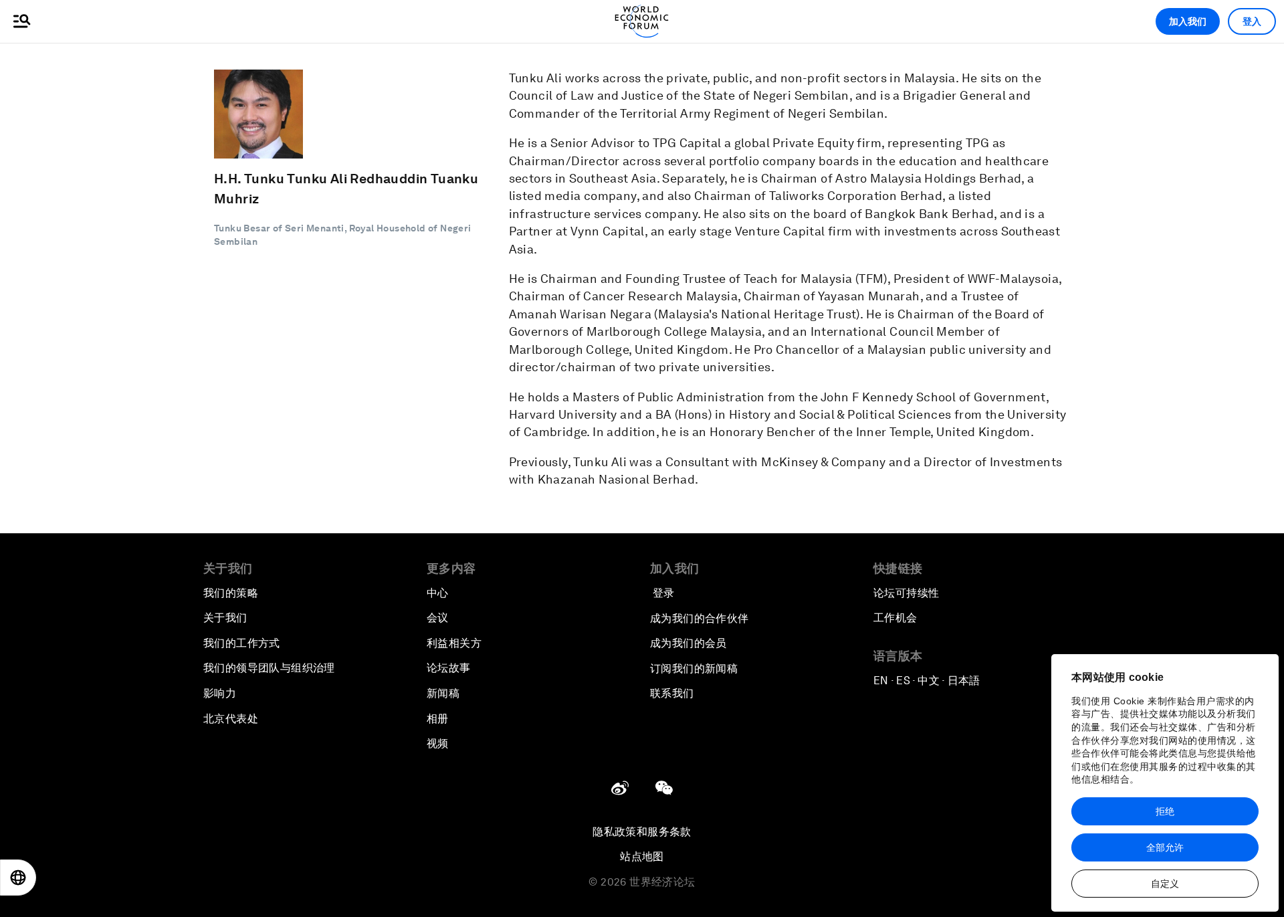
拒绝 (1165, 811)
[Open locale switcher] (18, 877)
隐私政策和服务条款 (642, 831)
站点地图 (642, 856)
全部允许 (1165, 847)
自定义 (1165, 883)
